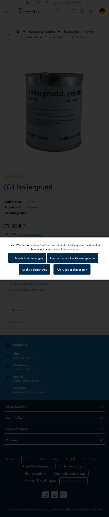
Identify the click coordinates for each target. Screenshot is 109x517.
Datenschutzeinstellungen (27, 258)
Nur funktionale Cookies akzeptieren (72, 258)
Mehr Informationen (66, 249)
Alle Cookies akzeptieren (72, 269)
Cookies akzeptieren (34, 269)
